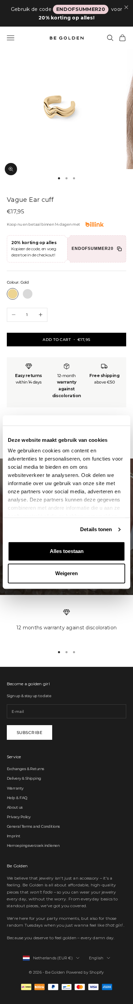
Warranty (15, 788)
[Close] (126, 7)
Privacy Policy (18, 816)
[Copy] (119, 248)
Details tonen (96, 529)
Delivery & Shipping (24, 778)
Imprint (13, 836)
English (96, 958)
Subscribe (29, 732)
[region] (66, 624)
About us (15, 807)
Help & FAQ (17, 797)
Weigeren (66, 573)
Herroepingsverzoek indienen (33, 845)
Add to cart (66, 339)
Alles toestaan (67, 551)
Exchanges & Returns (25, 768)
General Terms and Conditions (33, 826)
